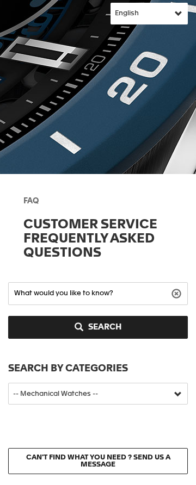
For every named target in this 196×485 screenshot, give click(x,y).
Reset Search (177, 293)
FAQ (31, 201)
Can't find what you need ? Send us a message (98, 461)
